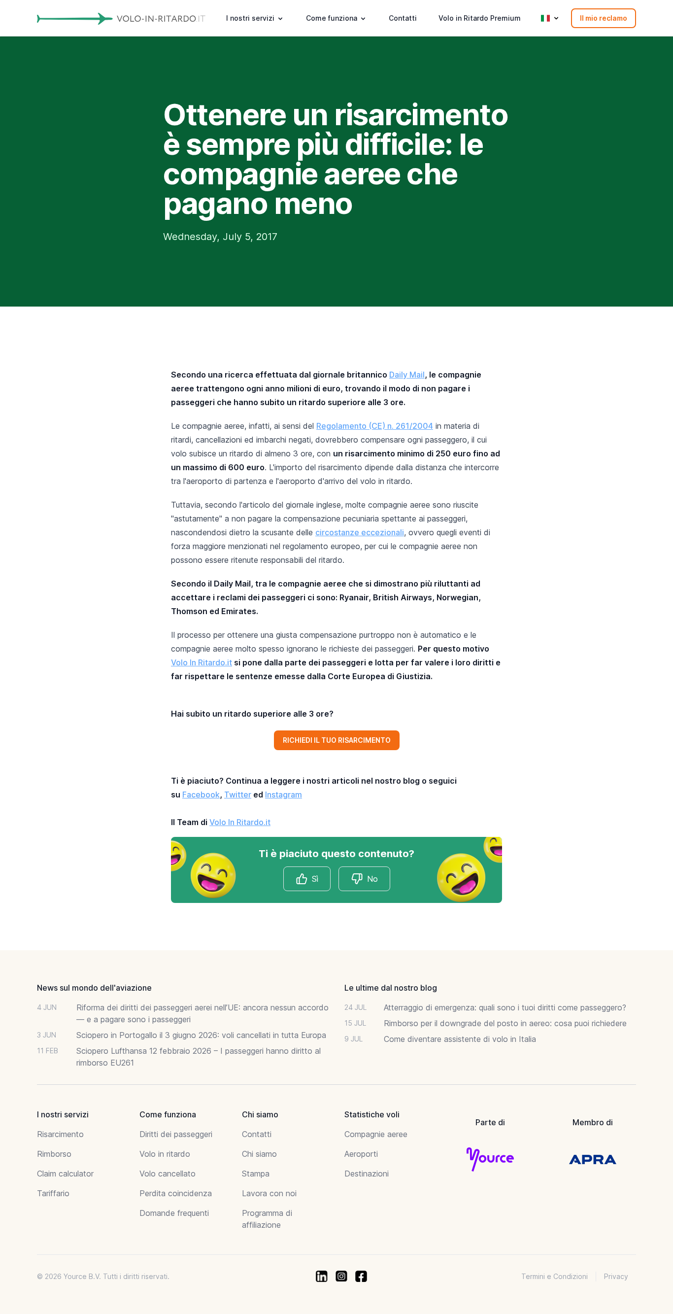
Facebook (201, 794)
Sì (315, 879)
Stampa (255, 1173)
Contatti (403, 18)
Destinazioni (366, 1173)
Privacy (616, 1276)
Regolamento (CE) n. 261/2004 (374, 426)
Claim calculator (65, 1173)
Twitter (237, 794)
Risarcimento (60, 1134)
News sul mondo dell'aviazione (94, 988)
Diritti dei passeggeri (175, 1134)
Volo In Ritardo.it (201, 662)
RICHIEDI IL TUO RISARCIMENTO (337, 740)
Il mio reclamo (603, 18)
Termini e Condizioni (554, 1276)
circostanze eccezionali (359, 532)
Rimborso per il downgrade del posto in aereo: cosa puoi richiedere (505, 1023)
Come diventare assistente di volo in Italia (460, 1039)
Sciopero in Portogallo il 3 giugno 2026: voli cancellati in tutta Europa (201, 1035)
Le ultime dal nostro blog (390, 988)
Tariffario (53, 1193)
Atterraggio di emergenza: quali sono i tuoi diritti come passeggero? (505, 1007)
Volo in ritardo (164, 1154)
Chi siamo (259, 1154)
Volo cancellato (167, 1173)
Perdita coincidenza (175, 1193)
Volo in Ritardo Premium (479, 18)
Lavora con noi (269, 1193)
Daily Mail (407, 375)
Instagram (283, 794)
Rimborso (54, 1154)
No (372, 879)
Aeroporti (361, 1154)
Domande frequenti (174, 1213)
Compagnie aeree (375, 1134)
